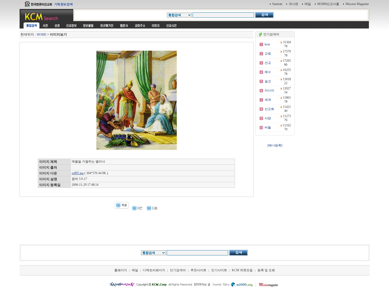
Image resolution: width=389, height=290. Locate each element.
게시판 (293, 4)
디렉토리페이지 (154, 270)
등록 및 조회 (266, 270)
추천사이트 (198, 270)
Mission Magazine (357, 4)
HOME (41, 34)
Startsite (277, 4)
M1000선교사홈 (328, 4)
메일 (308, 4)
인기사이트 (219, 270)
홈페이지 (120, 270)
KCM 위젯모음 (242, 270)
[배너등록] (275, 145)
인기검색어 (178, 270)
